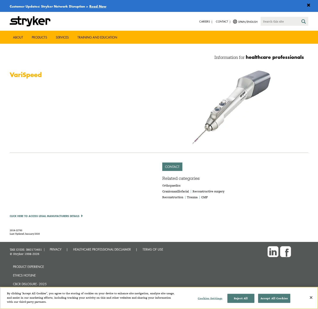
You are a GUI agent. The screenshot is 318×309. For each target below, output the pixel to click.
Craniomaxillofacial (175, 191)
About (18, 37)
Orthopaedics (171, 185)
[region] (159, 298)
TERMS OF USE (153, 249)
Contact (172, 167)
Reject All (241, 298)
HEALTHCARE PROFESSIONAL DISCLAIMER (102, 249)
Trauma (192, 197)
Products (39, 37)
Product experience (28, 267)
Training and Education (97, 37)
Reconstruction (172, 197)
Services (62, 37)
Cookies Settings (210, 298)
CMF (204, 197)
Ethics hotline (24, 275)
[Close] (311, 297)
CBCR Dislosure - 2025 (30, 284)
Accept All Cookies (274, 298)
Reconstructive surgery (209, 191)
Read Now (97, 6)
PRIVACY (55, 249)
